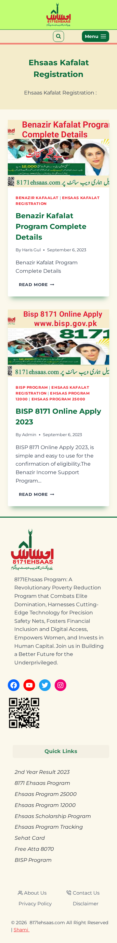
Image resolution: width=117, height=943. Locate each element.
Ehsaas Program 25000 (58, 399)
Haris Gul (31, 249)
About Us (35, 893)
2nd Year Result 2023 (42, 772)
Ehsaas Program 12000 (45, 805)
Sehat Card (30, 838)
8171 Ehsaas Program (42, 783)
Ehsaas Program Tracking (49, 827)
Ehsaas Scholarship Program (53, 816)
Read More (36, 284)
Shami (22, 930)
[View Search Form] (58, 36)
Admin (29, 434)
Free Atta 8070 (34, 849)
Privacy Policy (35, 903)
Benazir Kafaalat (37, 197)
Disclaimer (85, 903)
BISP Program (32, 387)
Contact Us (86, 893)
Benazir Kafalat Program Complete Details (51, 226)
